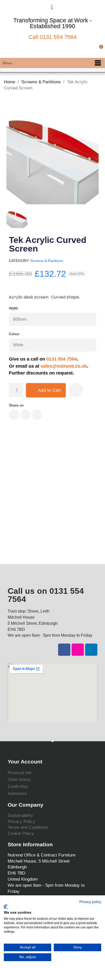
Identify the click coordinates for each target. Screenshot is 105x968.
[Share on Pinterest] (37, 415)
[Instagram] (78, 650)
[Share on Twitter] (25, 415)
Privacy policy (90, 902)
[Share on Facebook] (14, 415)
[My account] (90, 49)
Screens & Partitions (46, 261)
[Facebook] (64, 650)
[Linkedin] (91, 650)
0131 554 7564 (58, 37)
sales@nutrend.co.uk (64, 366)
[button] (81, 49)
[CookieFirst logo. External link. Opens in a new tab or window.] (6, 906)
